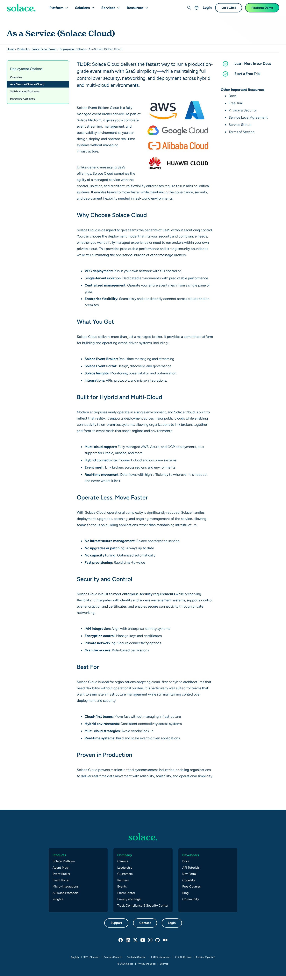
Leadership (124, 867)
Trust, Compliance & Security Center (142, 905)
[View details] (21, 7)
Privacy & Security (243, 110)
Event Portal (61, 880)
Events (122, 886)
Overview (16, 77)
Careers (122, 861)
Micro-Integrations (65, 886)
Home (10, 49)
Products (23, 49)
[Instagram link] (150, 940)
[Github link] (157, 940)
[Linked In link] (128, 940)
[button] (66, 6)
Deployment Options (73, 49)
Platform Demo (262, 8)
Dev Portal (189, 874)
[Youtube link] (143, 940)
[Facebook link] (120, 940)
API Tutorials (190, 867)
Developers (190, 855)
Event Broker (61, 874)
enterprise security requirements (148, 594)
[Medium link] (165, 940)
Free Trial (236, 103)
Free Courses (191, 886)
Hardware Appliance (22, 98)
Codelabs (188, 880)
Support (116, 923)
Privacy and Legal (129, 899)
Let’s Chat (228, 8)
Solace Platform (64, 861)
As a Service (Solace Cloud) (27, 84)
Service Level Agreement (248, 117)
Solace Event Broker (44, 49)
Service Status (240, 125)
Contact (145, 923)
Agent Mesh (61, 867)
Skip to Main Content (19, 4)
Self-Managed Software (24, 91)
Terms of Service (241, 132)
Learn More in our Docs (252, 63)
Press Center (126, 893)
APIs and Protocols (65, 893)
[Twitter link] (135, 940)
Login (207, 7)
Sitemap (164, 963)
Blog (185, 893)
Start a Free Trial (247, 74)
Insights (58, 899)
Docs (232, 96)
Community (190, 899)
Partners (123, 880)
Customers (124, 874)
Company (124, 855)
